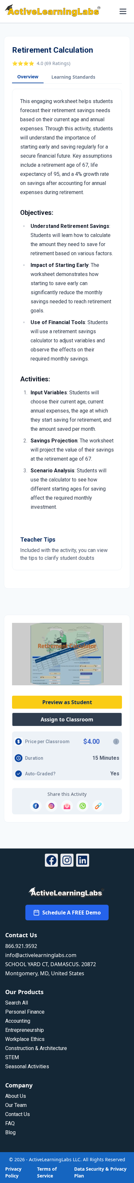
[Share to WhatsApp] (82, 806)
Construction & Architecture (36, 1048)
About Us (15, 1096)
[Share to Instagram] (51, 806)
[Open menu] (123, 11)
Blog (10, 1132)
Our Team (16, 1105)
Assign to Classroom (67, 719)
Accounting (17, 1021)
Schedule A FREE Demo (71, 912)
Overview (27, 76)
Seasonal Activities (27, 1066)
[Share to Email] (67, 806)
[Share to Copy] (98, 806)
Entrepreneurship (24, 1030)
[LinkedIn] (82, 861)
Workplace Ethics (25, 1039)
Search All (16, 1003)
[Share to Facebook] (36, 806)
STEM (12, 1057)
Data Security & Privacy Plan (100, 1172)
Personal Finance (25, 1012)
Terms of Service (47, 1172)
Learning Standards (73, 77)
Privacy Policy (13, 1172)
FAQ (10, 1123)
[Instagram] (67, 861)
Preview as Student (67, 702)
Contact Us (17, 1114)
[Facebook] (51, 861)
